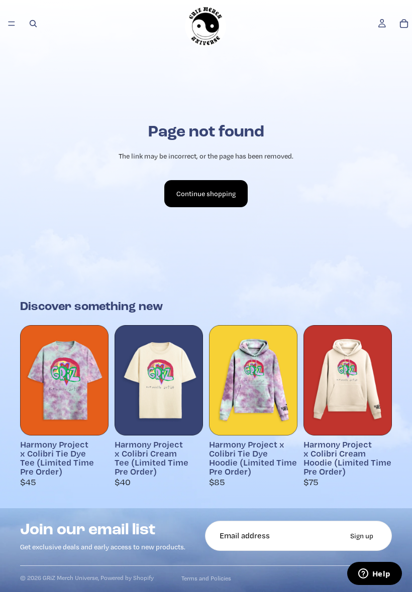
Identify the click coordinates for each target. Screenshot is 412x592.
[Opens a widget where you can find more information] (374, 574)
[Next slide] (97, 380)
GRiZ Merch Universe (70, 577)
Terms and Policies (206, 578)
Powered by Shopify (127, 577)
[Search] (33, 24)
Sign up (361, 536)
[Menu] (11, 23)
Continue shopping (206, 194)
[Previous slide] (31, 380)
